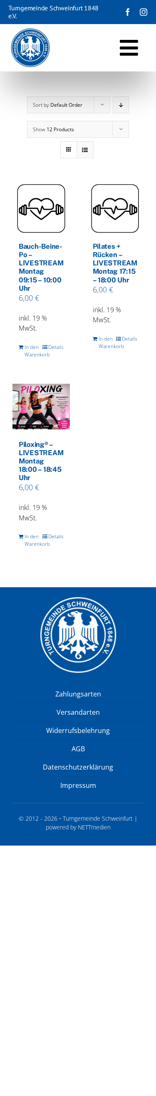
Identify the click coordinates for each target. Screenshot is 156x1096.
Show (53, 129)
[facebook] (127, 12)
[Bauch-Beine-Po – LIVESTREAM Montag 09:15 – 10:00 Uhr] (41, 208)
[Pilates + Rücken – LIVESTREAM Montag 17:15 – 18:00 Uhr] (115, 208)
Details (56, 347)
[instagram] (143, 12)
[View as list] (85, 150)
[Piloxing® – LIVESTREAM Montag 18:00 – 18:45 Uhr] (41, 406)
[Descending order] (121, 104)
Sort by (57, 104)
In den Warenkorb (33, 350)
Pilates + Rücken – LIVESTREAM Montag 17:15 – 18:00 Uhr (115, 263)
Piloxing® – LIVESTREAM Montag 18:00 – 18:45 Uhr (41, 461)
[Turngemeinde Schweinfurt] (30, 32)
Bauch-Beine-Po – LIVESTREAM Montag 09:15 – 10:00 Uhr (41, 267)
